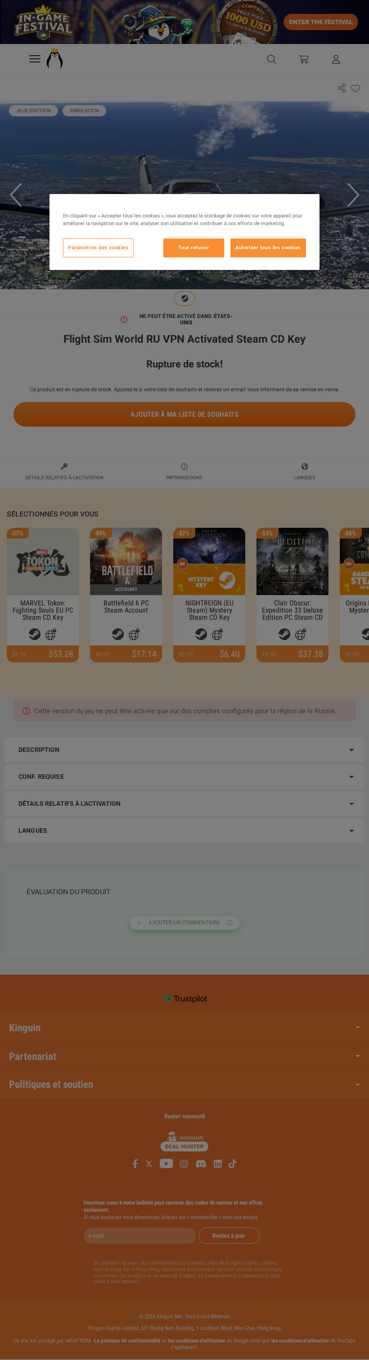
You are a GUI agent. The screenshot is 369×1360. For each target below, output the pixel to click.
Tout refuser (193, 247)
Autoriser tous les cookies (268, 247)
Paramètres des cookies (98, 247)
